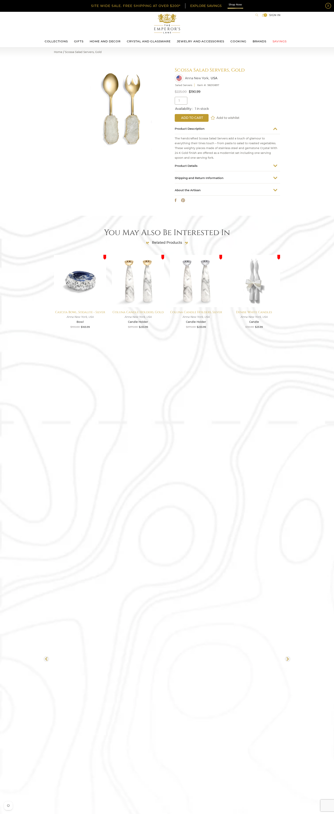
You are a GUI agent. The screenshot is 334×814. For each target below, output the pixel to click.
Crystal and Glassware (149, 41)
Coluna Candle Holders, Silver (196, 312)
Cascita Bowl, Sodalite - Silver (80, 312)
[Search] (257, 15)
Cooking (238, 41)
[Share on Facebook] (175, 200)
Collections (56, 41)
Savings (280, 41)
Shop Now (235, 4)
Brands (259, 41)
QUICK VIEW (80, 298)
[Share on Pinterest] (183, 200)
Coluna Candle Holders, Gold (138, 312)
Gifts (79, 41)
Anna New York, (197, 78)
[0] (263, 15)
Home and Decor (105, 41)
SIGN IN (274, 15)
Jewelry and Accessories (200, 41)
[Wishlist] (213, 117)
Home (58, 52)
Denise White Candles (254, 312)
